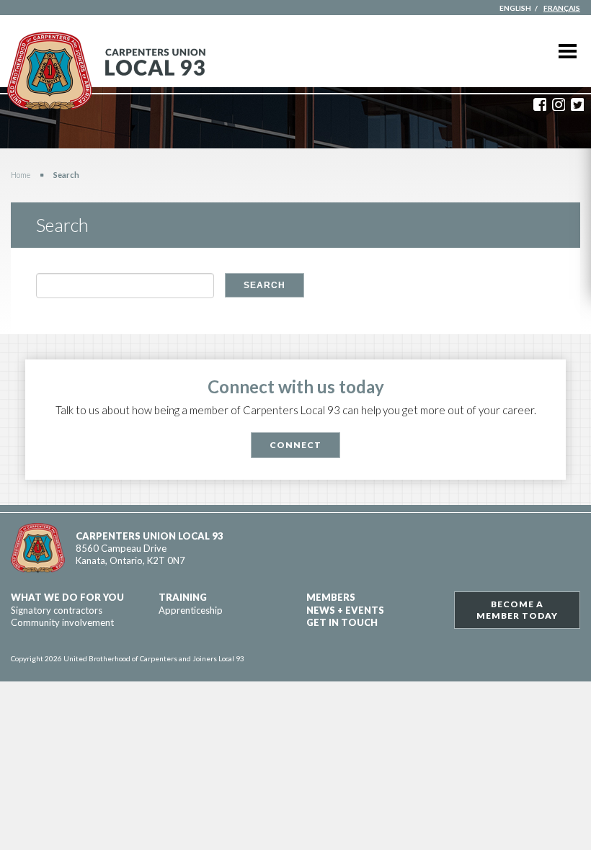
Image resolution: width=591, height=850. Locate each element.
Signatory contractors (56, 610)
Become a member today (517, 610)
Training (183, 597)
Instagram (558, 104)
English (515, 8)
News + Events (345, 610)
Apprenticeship (191, 610)
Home (20, 174)
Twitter (577, 104)
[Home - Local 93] (106, 71)
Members (330, 597)
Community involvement (62, 622)
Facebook (539, 104)
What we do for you (67, 597)
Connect (295, 444)
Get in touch (342, 622)
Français (561, 8)
